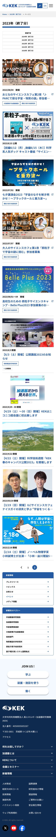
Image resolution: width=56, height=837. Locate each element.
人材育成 (6, 783)
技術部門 (9, 636)
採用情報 (6, 794)
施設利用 (6, 799)
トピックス (10, 586)
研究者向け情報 (36, 788)
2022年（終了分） (28, 43)
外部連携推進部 (12, 627)
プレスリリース (12, 582)
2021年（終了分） (28, 47)
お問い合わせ (35, 812)
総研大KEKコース (10, 788)
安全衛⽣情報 (35, 805)
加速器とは (8, 753)
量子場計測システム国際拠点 (17, 651)
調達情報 (33, 794)
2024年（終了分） (28, 36)
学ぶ (28, 674)
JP (40, 5)
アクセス (6, 736)
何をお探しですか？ (13, 746)
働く (28, 691)
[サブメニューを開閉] (52, 746)
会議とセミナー (10, 766)
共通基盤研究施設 (13, 617)
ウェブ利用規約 (9, 812)
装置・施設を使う (28, 683)
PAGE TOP (50, 699)
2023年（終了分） (16, 14)
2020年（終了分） (28, 50)
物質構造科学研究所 (14, 641)
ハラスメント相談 (10, 805)
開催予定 (28, 33)
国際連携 (33, 783)
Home (4, 14)
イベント (9, 596)
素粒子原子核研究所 (14, 646)
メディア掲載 (11, 601)
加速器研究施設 (12, 622)
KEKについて (9, 760)
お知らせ (9, 591)
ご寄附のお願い (36, 799)
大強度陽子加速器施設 (15, 632)
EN (45, 5)
